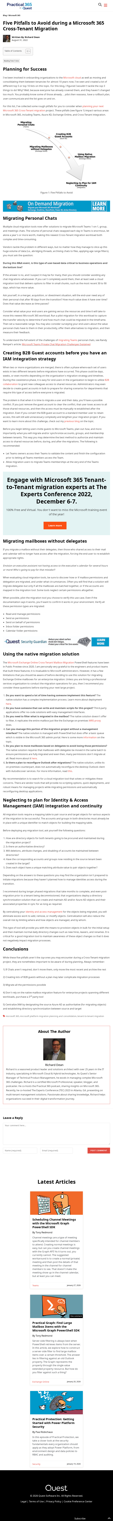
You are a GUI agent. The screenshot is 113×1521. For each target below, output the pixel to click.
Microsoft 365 (14, 15)
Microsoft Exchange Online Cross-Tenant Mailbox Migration (41, 662)
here (8, 703)
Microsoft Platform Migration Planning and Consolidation (48, 1016)
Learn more (55, 525)
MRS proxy (95, 720)
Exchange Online (40, 1381)
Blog (5, 15)
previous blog (72, 421)
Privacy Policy (53, 1501)
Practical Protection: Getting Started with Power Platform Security (53, 1423)
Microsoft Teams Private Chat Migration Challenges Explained (56, 344)
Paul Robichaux (44, 1432)
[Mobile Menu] (105, 5)
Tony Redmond (44, 1232)
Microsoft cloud (72, 77)
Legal (23, 1501)
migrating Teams (68, 340)
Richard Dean (32, 37)
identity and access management (44, 911)
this (70, 771)
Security (36, 1464)
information (90, 737)
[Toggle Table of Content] (26, 51)
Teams (35, 1285)
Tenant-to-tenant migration (90, 1016)
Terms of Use (36, 1501)
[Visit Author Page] (54, 1049)
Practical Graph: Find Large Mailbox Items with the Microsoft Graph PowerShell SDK (56, 1326)
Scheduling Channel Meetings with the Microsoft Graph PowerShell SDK (54, 1223)
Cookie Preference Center (78, 1501)
